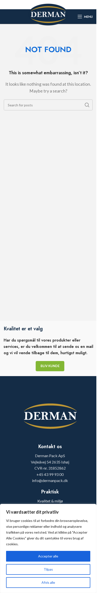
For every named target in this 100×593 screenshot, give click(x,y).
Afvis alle (48, 582)
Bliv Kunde (50, 366)
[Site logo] (48, 13)
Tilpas (48, 569)
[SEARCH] (87, 105)
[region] (48, 548)
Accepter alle (48, 556)
